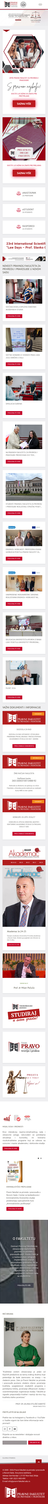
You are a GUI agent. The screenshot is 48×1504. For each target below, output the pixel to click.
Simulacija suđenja (14, 404)
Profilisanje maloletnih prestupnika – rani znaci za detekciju (41, 1158)
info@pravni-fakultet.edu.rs (19, 1481)
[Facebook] (10, 1429)
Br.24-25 (13, 862)
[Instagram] (5, 1429)
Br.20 (41, 862)
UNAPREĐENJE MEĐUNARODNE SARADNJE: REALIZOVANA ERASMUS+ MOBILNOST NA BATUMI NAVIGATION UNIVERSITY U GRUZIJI (23, 597)
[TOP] (39, 1462)
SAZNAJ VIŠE (24, 103)
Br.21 (34, 862)
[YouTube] (15, 1429)
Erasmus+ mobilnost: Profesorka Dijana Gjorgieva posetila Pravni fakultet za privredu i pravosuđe (23, 552)
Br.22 (28, 862)
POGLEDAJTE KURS (15, 1209)
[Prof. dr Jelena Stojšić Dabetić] (24, 1344)
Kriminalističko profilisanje (38, 1158)
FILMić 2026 (11, 688)
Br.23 (21, 862)
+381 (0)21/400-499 (17, 1478)
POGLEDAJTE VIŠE (14, 316)
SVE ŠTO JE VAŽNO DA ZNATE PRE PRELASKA (24, 165)
